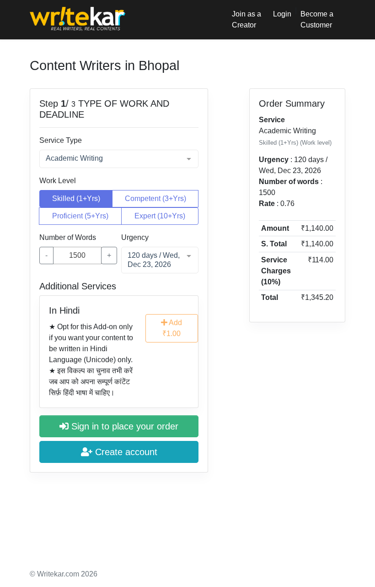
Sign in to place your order (123, 426)
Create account (124, 452)
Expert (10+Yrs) (159, 216)
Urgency (135, 237)
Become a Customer (316, 19)
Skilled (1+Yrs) (76, 198)
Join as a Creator (246, 19)
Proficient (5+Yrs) (80, 216)
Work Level (57, 181)
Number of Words (67, 237)
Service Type (60, 140)
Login (282, 14)
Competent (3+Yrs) (155, 198)
